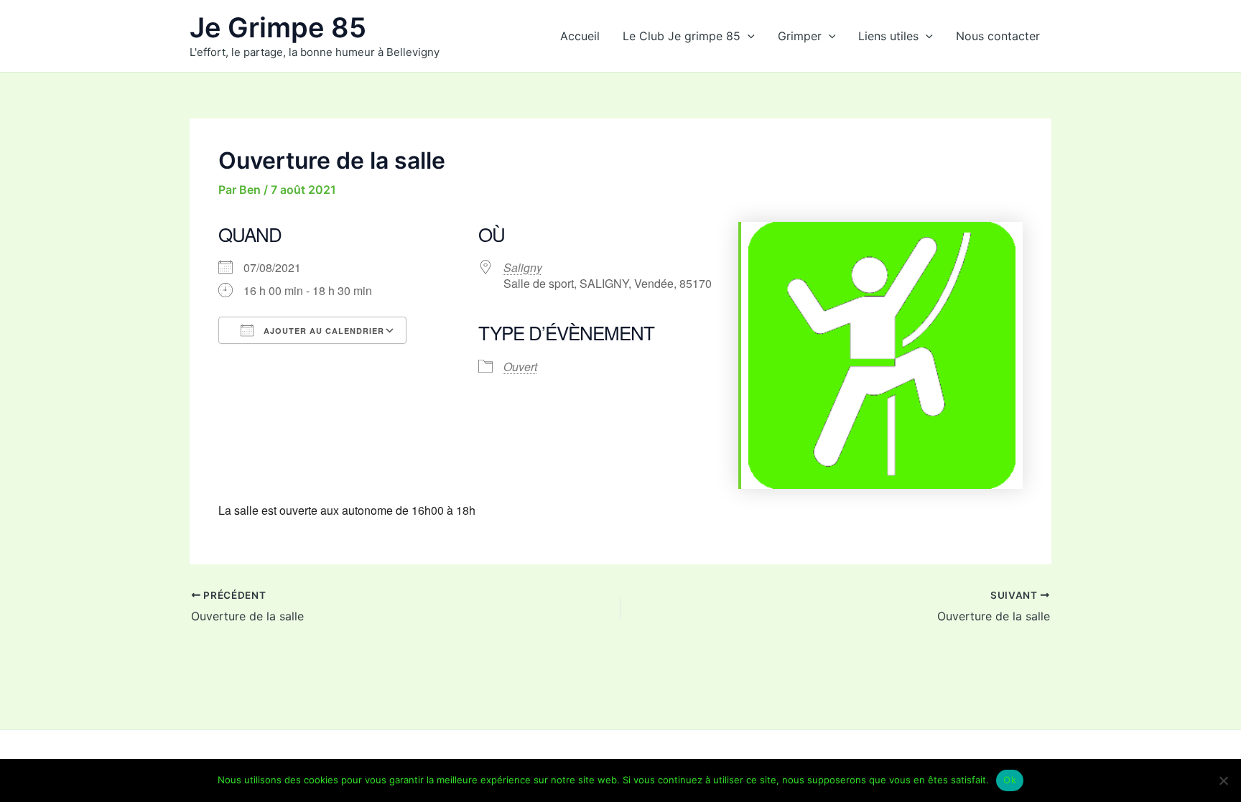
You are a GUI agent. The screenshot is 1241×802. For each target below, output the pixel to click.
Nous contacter (998, 36)
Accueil (580, 36)
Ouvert (520, 366)
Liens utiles (888, 36)
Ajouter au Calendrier (322, 330)
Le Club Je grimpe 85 (681, 36)
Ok (1009, 779)
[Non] (1223, 780)
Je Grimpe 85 (278, 27)
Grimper (800, 36)
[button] (747, 36)
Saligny (522, 267)
